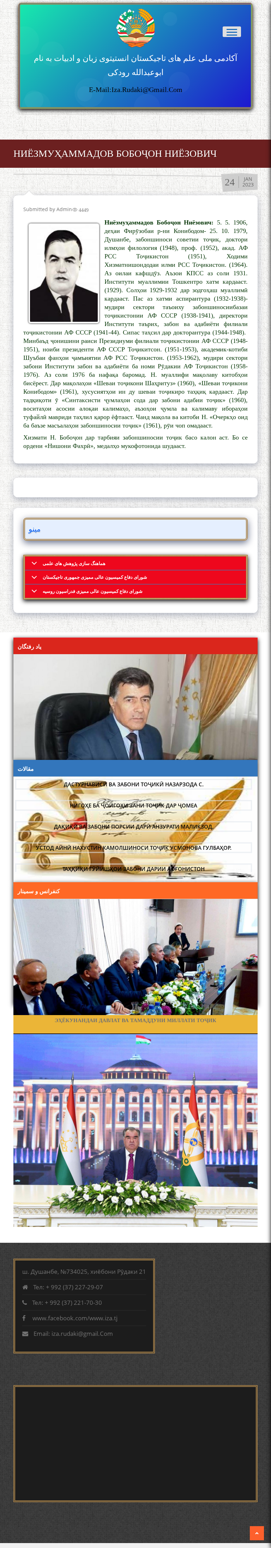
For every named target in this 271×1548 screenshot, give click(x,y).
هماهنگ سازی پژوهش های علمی (74, 563)
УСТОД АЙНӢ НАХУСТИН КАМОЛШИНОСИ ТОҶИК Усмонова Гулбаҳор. (133, 847)
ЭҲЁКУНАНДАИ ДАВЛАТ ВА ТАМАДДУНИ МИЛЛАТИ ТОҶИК (135, 1020)
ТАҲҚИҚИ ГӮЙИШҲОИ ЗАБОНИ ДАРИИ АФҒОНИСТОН (133, 868)
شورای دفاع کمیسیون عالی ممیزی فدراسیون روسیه (93, 591)
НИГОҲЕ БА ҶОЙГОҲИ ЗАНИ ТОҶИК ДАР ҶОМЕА (133, 805)
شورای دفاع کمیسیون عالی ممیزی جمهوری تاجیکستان (95, 577)
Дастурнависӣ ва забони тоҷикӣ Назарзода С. (134, 784)
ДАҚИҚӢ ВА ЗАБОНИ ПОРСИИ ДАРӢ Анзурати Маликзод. (133, 826)
